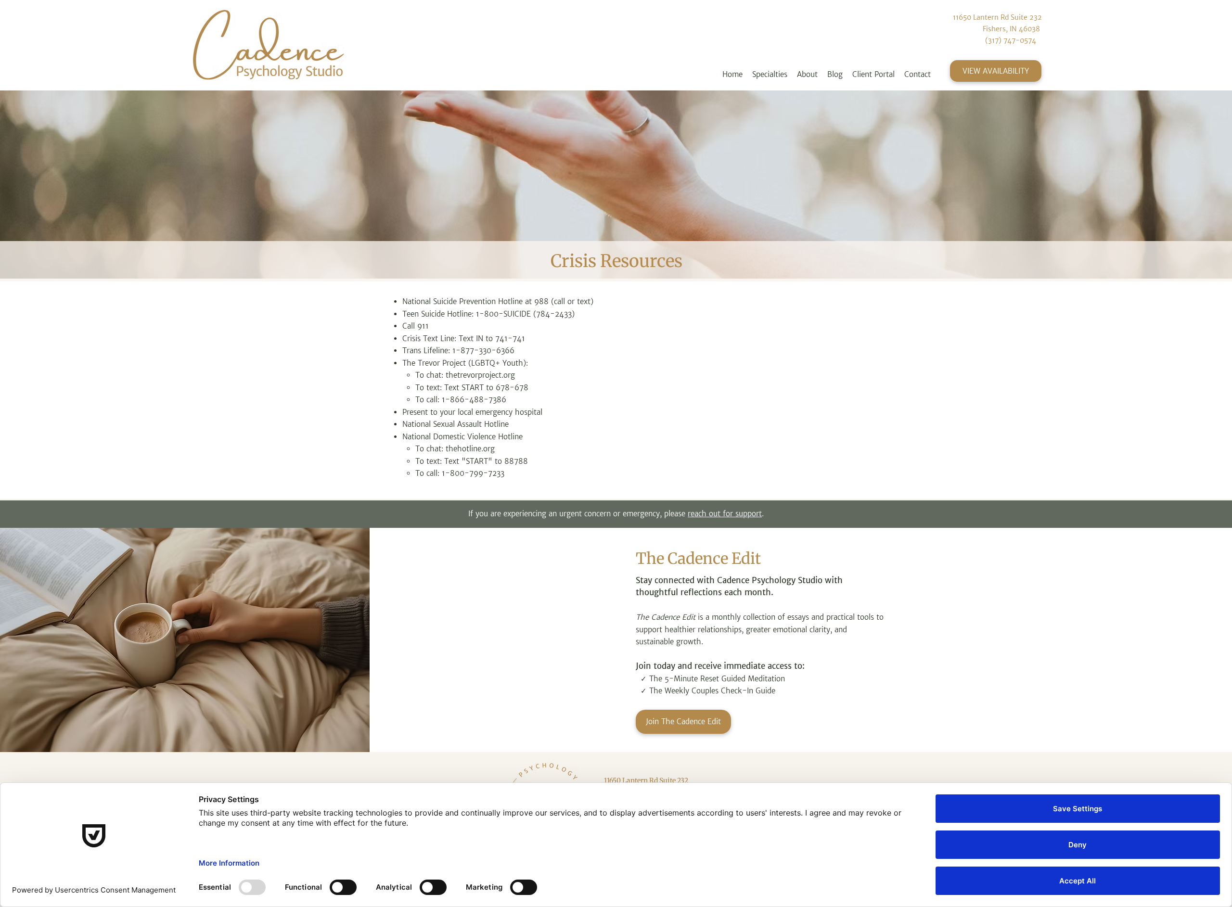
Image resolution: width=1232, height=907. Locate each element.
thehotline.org (470, 448)
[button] (769, 74)
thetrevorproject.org (480, 375)
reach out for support (725, 513)
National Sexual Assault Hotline (455, 424)
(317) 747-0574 (1010, 40)
